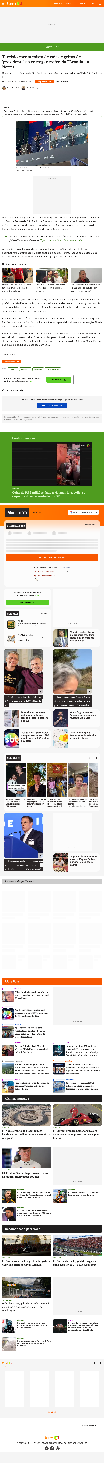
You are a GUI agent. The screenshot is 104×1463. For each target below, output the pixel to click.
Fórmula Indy (7, 1300)
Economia (18, 1024)
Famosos (17, 989)
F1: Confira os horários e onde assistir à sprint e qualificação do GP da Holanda (32, 1325)
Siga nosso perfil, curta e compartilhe (61, 240)
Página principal (14, 4)
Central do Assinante (75, 4)
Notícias (15, 489)
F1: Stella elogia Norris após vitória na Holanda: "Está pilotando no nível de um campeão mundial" (34, 1195)
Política (13, 369)
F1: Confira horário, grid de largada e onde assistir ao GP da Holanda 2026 (75, 1263)
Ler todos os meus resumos (52, 557)
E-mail (93, 4)
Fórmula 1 (25, 369)
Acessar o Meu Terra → (41, 512)
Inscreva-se (25, 602)
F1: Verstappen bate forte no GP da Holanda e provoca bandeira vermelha (34, 1343)
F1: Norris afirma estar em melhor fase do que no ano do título (84, 1193)
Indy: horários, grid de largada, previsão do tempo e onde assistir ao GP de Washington (26, 1307)
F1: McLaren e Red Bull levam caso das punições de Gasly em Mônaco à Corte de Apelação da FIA (34, 1213)
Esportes (38, 369)
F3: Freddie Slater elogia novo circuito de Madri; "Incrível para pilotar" (25, 1174)
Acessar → (45, 613)
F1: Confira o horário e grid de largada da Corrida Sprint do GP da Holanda (26, 1263)
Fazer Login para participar (52, 405)
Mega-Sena (70, 1080)
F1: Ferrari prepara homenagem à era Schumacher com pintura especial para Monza (76, 1134)
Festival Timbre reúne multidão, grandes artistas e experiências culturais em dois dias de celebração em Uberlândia (83, 1326)
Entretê (18, 1043)
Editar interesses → (91, 524)
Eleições (68, 1061)
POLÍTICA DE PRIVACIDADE (75, 1443)
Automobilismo (53, 369)
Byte (67, 1043)
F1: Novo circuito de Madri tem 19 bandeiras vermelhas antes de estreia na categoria (26, 1134)
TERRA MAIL (57, 4)
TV (15, 1007)
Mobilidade (19, 1061)
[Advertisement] (72, 1214)
